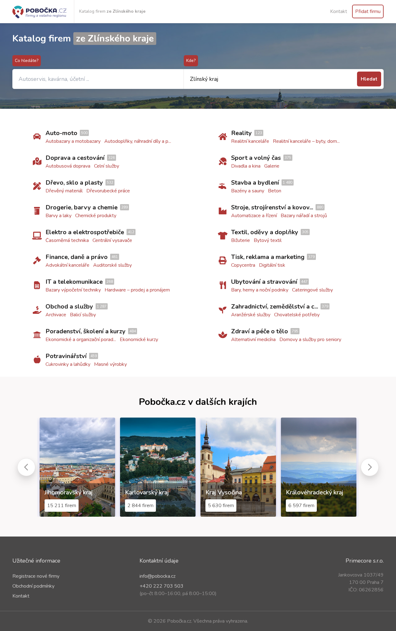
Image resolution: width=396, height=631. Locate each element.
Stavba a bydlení (255, 182)
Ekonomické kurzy (139, 339)
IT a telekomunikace (74, 282)
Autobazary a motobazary (73, 141)
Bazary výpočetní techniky (73, 290)
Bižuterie (240, 240)
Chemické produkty (95, 215)
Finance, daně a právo (76, 257)
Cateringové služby (312, 290)
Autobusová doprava (67, 166)
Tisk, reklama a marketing (267, 257)
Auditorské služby (112, 265)
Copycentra (243, 265)
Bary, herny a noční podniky (259, 290)
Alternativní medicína (253, 339)
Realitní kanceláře (250, 141)
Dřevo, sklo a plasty (74, 182)
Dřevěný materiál (64, 190)
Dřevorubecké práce (108, 190)
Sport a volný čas (256, 158)
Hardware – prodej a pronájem (137, 290)
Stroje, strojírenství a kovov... (272, 207)
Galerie (271, 166)
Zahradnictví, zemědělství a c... (274, 306)
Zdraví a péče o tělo (259, 331)
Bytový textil (268, 240)
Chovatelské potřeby (297, 314)
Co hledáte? (26, 61)
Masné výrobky (110, 364)
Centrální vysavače (112, 240)
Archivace (55, 314)
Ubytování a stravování (264, 282)
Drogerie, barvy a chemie (81, 207)
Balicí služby (83, 314)
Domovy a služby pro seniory (310, 339)
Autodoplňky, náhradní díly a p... (137, 141)
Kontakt (338, 11)
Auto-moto (61, 133)
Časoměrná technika (67, 240)
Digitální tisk (272, 265)
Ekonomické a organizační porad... (80, 339)
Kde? (191, 61)
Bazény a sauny (247, 190)
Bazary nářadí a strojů (304, 215)
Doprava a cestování (75, 158)
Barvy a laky (58, 215)
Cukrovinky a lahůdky (67, 364)
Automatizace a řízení (254, 215)
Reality (241, 133)
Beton (274, 190)
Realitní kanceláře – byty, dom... (306, 141)
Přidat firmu (368, 11)
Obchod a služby (69, 306)
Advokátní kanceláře (67, 265)
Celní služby (106, 166)
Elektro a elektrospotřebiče (84, 232)
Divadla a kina (245, 166)
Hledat (369, 79)
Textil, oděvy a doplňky (264, 232)
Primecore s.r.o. (365, 560)
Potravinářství (66, 356)
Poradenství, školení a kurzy (85, 331)
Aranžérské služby (250, 314)
